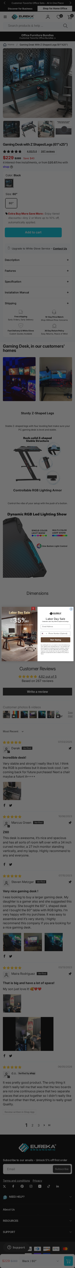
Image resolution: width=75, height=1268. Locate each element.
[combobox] (44, 633)
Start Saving (55, 640)
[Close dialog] (71, 609)
